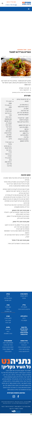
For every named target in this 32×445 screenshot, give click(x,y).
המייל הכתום (10, 2)
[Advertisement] (16, 30)
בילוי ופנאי (24, 327)
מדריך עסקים (24, 341)
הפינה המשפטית (8, 333)
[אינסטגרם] (14, 396)
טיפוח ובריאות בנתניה (24, 349)
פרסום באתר (17, 406)
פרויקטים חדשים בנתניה (24, 309)
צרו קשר (11, 408)
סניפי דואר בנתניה (8, 345)
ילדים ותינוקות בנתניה (24, 351)
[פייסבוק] (18, 396)
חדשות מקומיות (24, 296)
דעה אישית (8, 329)
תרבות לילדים (24, 331)
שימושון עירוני (8, 341)
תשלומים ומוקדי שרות (8, 343)
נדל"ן (24, 305)
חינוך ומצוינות (8, 300)
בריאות (8, 296)
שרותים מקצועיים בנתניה (24, 347)
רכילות (24, 318)
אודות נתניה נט (26, 406)
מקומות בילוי (24, 320)
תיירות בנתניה (24, 334)
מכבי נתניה (8, 322)
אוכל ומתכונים (8, 311)
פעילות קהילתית (8, 298)
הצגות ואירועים (24, 329)
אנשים (8, 309)
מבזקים (24, 298)
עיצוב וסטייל (8, 307)
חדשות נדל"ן (24, 307)
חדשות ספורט (8, 318)
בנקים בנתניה (8, 351)
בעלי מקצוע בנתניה (24, 343)
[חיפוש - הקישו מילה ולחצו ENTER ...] (2, 3)
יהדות (8, 331)
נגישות (16, 408)
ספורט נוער (8, 320)
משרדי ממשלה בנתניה (8, 349)
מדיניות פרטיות (9, 406)
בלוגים (8, 327)
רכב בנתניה (24, 345)
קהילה (8, 294)
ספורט (8, 316)
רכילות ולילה (24, 316)
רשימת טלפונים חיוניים (8, 347)
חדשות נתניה (24, 294)
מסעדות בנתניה (24, 333)
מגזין (8, 305)
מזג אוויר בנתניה (10, 5)
